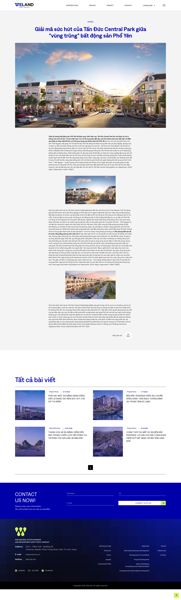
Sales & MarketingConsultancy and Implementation (137, 565)
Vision (109, 555)
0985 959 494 (31, 559)
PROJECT (110, 5)
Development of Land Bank (139, 555)
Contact (163, 555)
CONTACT (128, 5)
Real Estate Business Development (136, 551)
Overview (107, 551)
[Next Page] (90, 467)
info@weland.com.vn (33, 554)
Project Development (141, 559)
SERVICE (92, 5)
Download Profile (104, 564)
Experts (108, 559)
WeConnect (162, 551)
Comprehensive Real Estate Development (134, 571)
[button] (148, 5)
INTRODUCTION (72, 5)
